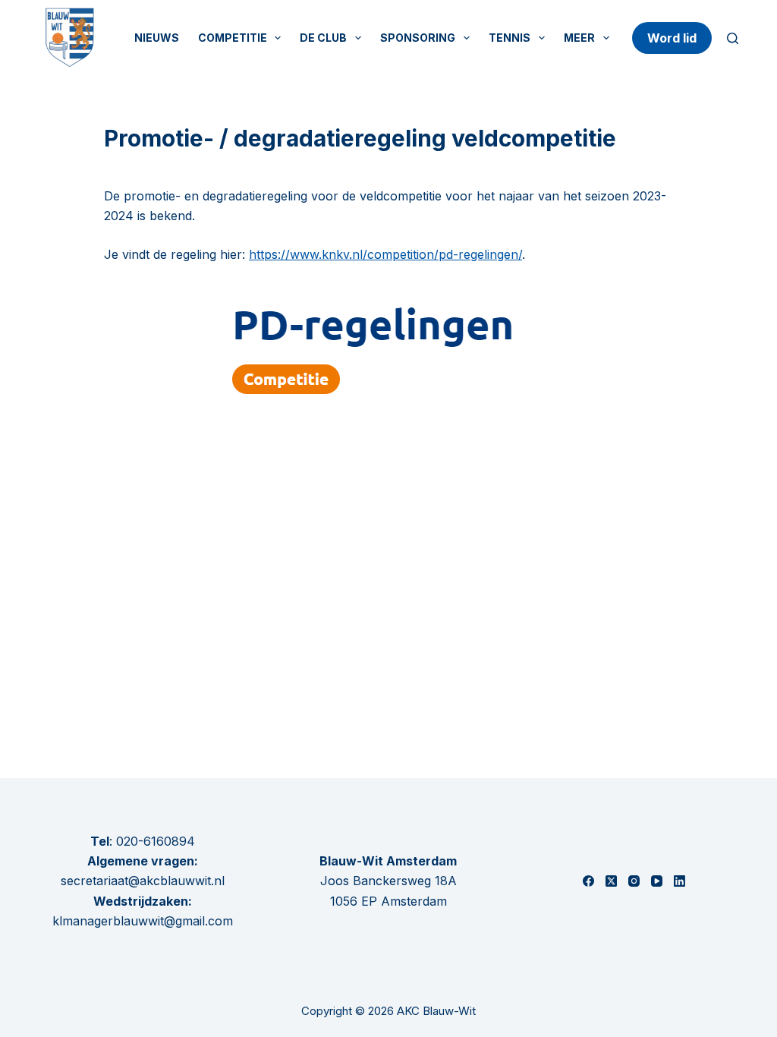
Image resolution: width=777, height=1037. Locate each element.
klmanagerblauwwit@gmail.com (142, 920)
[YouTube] (656, 881)
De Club (323, 37)
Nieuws (156, 37)
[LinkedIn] (679, 881)
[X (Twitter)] (611, 881)
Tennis (509, 37)
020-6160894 (155, 841)
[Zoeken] (732, 38)
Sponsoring (417, 37)
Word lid (672, 38)
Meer (579, 37)
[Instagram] (634, 881)
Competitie (232, 37)
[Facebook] (588, 881)
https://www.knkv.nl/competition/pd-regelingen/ (385, 254)
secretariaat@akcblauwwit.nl (143, 880)
